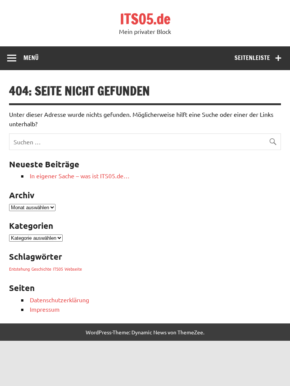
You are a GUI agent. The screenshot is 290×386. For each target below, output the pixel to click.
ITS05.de (145, 19)
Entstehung (19, 269)
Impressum (45, 309)
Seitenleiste (252, 58)
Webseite (73, 269)
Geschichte (41, 269)
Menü (31, 58)
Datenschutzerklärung (59, 299)
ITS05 (58, 269)
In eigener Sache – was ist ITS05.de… (80, 175)
